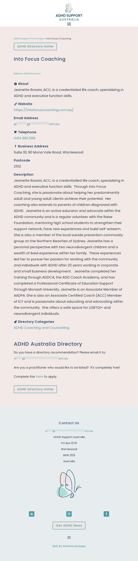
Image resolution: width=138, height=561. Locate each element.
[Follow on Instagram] (69, 514)
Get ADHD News (69, 525)
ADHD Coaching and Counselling (42, 327)
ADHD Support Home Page (29, 38)
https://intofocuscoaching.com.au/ (44, 110)
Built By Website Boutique (69, 546)
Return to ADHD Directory (27, 73)
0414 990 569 (24, 138)
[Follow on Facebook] (106, 514)
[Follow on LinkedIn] (31, 514)
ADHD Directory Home (35, 46)
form (39, 376)
